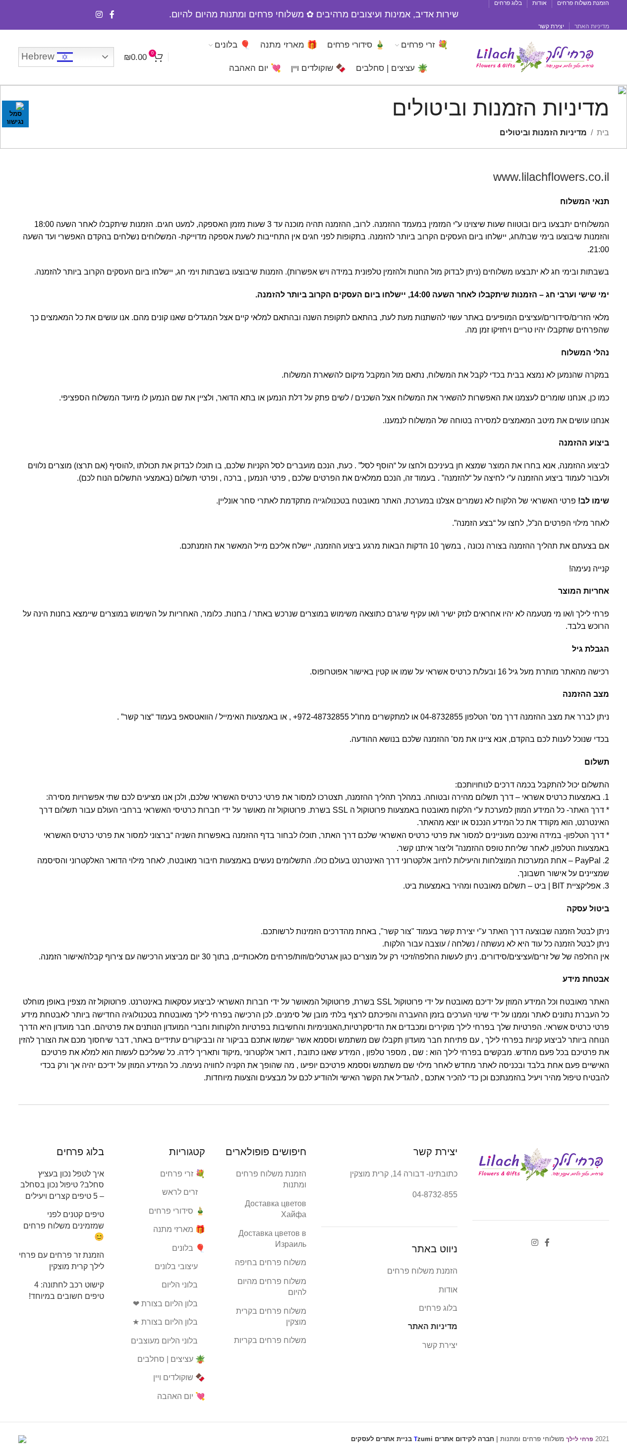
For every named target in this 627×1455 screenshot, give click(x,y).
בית (603, 132)
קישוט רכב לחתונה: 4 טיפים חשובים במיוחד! (66, 1290)
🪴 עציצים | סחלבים (171, 1359)
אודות (448, 1290)
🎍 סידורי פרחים (177, 1211)
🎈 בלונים (188, 1248)
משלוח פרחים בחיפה (270, 1262)
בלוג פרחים (438, 1308)
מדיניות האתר (432, 1326)
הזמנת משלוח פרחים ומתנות (271, 1179)
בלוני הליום (180, 1285)
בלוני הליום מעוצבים (164, 1341)
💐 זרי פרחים (182, 1174)
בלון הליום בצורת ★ (165, 1322)
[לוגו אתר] (534, 56)
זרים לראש (180, 1192)
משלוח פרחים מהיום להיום (271, 1286)
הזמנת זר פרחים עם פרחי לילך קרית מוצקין (61, 1260)
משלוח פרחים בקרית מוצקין (271, 1316)
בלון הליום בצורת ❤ (165, 1303)
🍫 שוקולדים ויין (179, 1377)
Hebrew (39, 56)
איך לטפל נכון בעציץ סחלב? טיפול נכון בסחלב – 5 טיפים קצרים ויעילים (62, 1185)
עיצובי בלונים (176, 1266)
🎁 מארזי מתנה (179, 1229)
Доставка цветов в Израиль (272, 1238)
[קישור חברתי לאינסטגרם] (99, 14)
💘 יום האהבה (181, 1396)
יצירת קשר (439, 1345)
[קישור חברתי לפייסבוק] (112, 14)
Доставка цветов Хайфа (275, 1209)
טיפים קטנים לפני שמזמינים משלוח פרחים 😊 (63, 1225)
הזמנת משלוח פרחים (422, 1271)
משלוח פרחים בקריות (270, 1340)
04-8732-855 (434, 1194)
